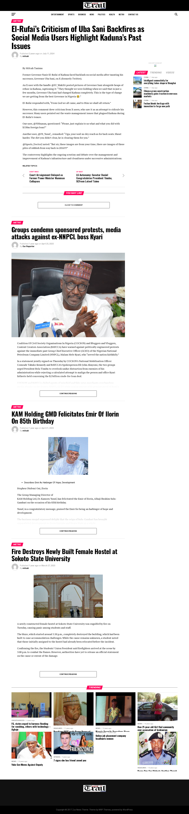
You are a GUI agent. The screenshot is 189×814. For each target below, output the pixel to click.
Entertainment (57, 14)
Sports (71, 14)
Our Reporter (28, 246)
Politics (101, 14)
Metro (121, 14)
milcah (26, 56)
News (92, 14)
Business (82, 14)
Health (112, 14)
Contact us (133, 14)
